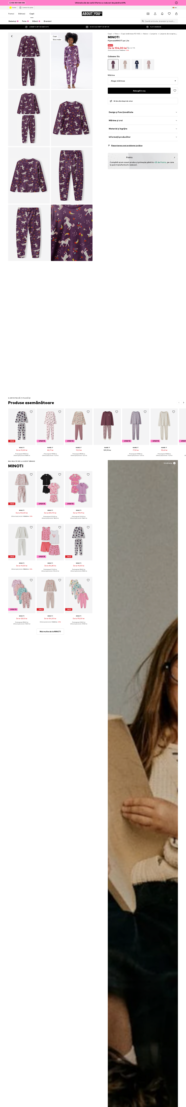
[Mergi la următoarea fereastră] (183, 402)
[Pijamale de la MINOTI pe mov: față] (29, 61)
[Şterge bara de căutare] (176, 21)
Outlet (14, 7)
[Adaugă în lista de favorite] (175, 91)
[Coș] (176, 13)
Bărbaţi (21, 14)
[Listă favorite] (169, 13)
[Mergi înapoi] (11, 36)
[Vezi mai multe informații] (21, 457)
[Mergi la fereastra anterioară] (179, 402)
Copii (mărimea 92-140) (130, 34)
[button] (143, 81)
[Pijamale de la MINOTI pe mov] (29, 118)
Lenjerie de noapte (167, 34)
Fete (117, 34)
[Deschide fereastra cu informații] (176, 2)
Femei (11, 14)
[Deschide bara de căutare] (142, 21)
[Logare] (155, 13)
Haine (145, 34)
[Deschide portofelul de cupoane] (148, 13)
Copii (31, 14)
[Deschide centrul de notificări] (162, 14)
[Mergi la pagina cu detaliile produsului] (113, 64)
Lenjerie (153, 34)
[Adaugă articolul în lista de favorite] (31, 411)
